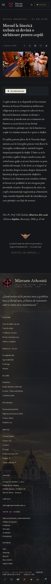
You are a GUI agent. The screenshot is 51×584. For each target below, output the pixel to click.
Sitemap (6, 552)
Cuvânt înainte (8, 436)
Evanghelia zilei (8, 355)
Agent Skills (8, 563)
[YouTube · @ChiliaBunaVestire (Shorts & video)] (18, 579)
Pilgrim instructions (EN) (12, 413)
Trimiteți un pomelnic (25, 252)
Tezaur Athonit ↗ (9, 462)
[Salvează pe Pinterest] (35, 46)
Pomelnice (7, 536)
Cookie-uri (29, 574)
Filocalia (6, 529)
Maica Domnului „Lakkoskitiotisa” (17, 518)
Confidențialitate (11, 574)
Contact (5, 445)
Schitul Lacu (7, 422)
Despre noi (6, 440)
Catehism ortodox (9, 332)
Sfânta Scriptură (9, 522)
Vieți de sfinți (7, 328)
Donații (5, 449)
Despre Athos (8, 418)
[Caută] (31, 5)
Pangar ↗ (6, 458)
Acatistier (7, 533)
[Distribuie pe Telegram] (46, 46)
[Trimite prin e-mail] (40, 46)
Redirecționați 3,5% (10, 453)
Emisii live (6, 382)
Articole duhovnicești (15, 19)
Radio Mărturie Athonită (12, 386)
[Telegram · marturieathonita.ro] (31, 579)
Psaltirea (6, 525)
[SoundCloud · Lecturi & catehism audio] (37, 579)
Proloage (6, 364)
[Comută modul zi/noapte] (46, 579)
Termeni (39, 572)
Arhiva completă (9, 341)
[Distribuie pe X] (30, 46)
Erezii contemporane (10, 337)
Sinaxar (5, 368)
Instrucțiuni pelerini (10, 409)
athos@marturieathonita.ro (14, 505)
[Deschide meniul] (3, 4)
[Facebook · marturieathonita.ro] (4, 579)
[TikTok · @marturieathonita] (24, 579)
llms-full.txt (7, 560)
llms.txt (5, 556)
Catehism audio (8, 395)
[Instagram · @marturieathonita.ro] (11, 579)
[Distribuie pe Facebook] (24, 46)
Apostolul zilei (7, 359)
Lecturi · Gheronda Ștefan (12, 391)
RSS (4, 549)
